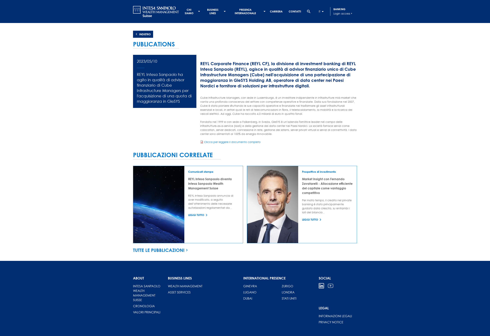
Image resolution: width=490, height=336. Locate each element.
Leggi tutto (196, 215)
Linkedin (321, 285)
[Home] (156, 11)
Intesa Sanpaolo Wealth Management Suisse (146, 293)
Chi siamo (189, 11)
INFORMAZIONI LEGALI (335, 316)
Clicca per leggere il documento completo (232, 142)
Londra (288, 292)
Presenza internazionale (245, 11)
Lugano (249, 292)
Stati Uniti (289, 298)
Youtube (330, 285)
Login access (343, 13)
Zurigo (287, 286)
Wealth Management (185, 286)
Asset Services (179, 292)
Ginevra (250, 286)
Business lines (212, 11)
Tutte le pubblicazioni (159, 250)
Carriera (276, 11)
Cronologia (144, 306)
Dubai (247, 298)
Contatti (295, 11)
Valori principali (146, 312)
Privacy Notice (331, 322)
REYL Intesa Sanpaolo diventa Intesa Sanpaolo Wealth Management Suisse (210, 183)
